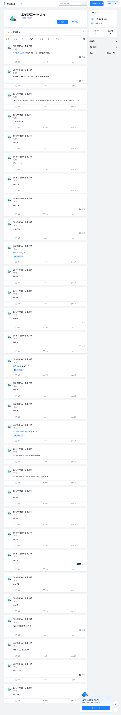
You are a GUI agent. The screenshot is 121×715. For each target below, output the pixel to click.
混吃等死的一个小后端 (22, 46)
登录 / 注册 (96, 708)
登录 (112, 3)
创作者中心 (95, 3)
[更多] (115, 709)
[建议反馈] (115, 703)
